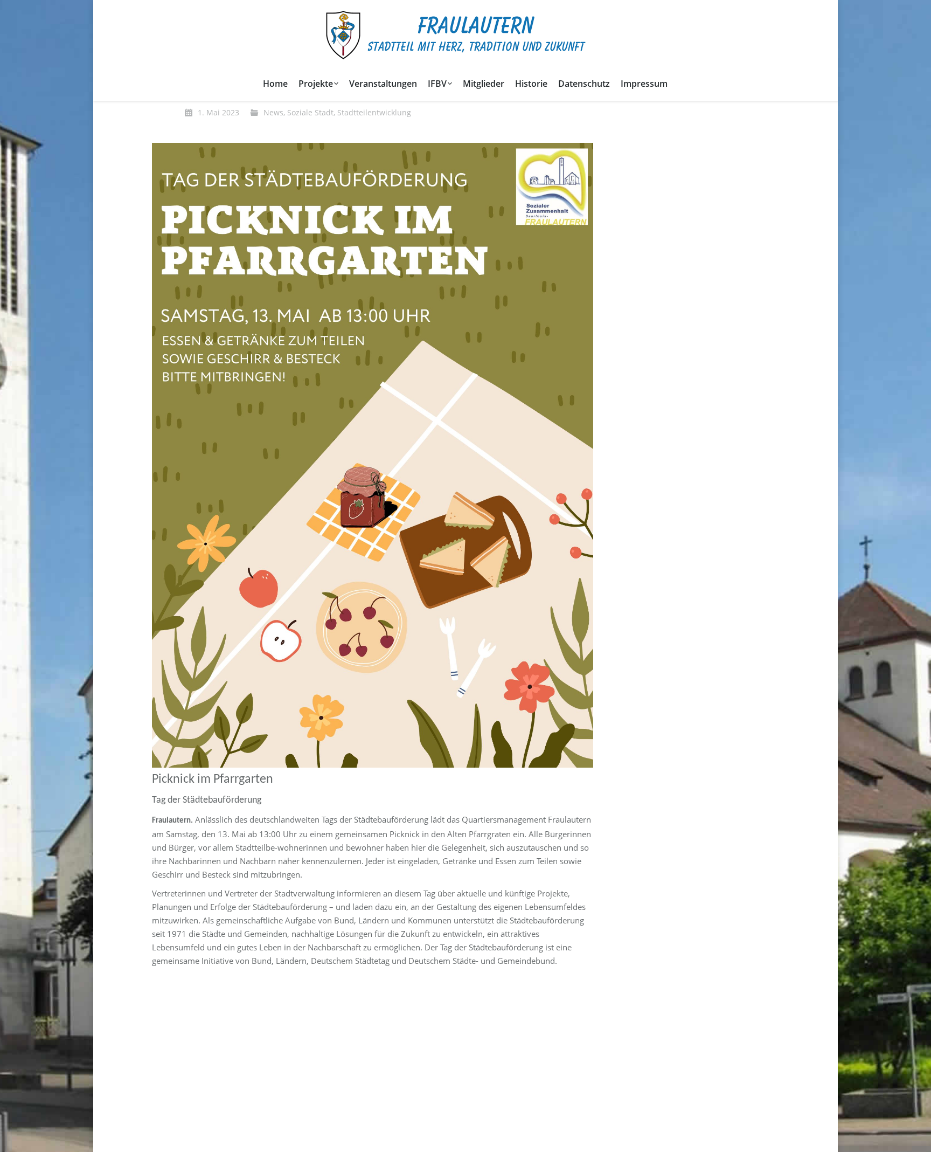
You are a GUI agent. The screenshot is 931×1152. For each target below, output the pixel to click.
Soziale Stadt (310, 112)
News (273, 112)
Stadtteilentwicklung (374, 112)
